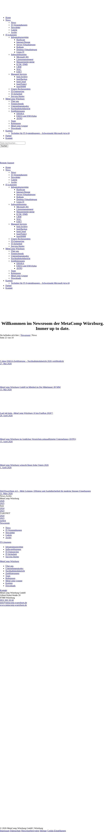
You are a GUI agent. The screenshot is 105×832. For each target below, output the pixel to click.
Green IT (20, 52)
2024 (2, 508)
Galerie (14, 30)
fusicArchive (21, 76)
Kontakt (8, 138)
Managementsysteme (25, 62)
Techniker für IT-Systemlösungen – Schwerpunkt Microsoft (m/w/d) (40, 133)
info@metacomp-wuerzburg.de (13, 602)
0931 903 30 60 (7, 600)
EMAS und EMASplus (26, 116)
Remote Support (7, 163)
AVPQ (19, 118)
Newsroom (5, 523)
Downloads (16, 128)
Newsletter (15, 27)
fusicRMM (21, 86)
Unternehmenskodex (20, 106)
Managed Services (19, 74)
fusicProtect (21, 84)
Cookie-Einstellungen (56, 831)
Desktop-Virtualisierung (26, 49)
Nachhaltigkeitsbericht (20, 108)
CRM (18, 67)
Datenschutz (15, 831)
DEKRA (20, 113)
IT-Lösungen (11, 35)
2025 (2, 503)
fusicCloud (21, 81)
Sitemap (43, 831)
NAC (18, 69)
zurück (3, 520)
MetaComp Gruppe (19, 126)
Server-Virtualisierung (25, 44)
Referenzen (16, 123)
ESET (19, 72)
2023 (2, 511)
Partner (8, 136)
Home (8, 17)
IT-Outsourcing (17, 91)
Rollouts (20, 47)
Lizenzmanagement (24, 59)
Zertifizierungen (18, 111)
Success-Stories (17, 96)
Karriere (9, 131)
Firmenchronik (17, 104)
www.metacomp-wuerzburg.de (13, 605)
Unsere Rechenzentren (20, 89)
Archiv (14, 32)
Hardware (20, 40)
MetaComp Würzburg (14, 99)
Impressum (4, 831)
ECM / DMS (22, 64)
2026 (2, 501)
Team (13, 121)
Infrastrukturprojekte (20, 37)
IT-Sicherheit (16, 94)
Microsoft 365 (22, 57)
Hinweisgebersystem (30, 831)
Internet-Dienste (23, 42)
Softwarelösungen (19, 54)
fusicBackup (21, 79)
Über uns (15, 101)
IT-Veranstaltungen (19, 25)
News (8, 20)
